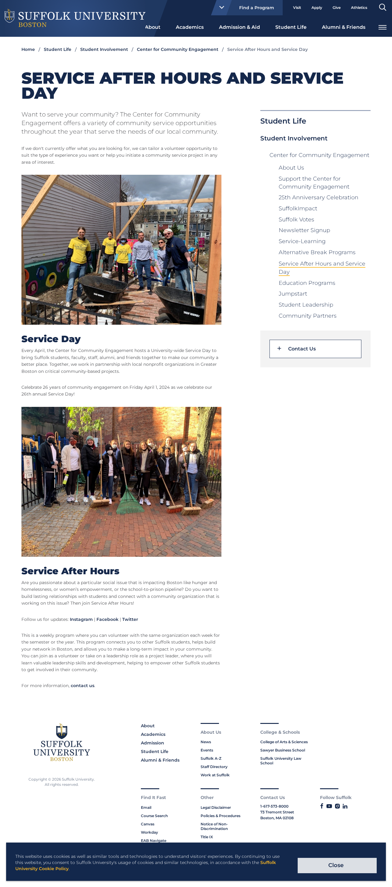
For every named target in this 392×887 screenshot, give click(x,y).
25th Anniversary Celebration (318, 197)
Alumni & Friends (343, 27)
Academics (190, 27)
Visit (297, 7)
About (152, 27)
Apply (316, 7)
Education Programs (307, 283)
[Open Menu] (382, 26)
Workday (149, 832)
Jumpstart (293, 293)
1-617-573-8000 (274, 806)
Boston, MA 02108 (277, 818)
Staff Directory (214, 766)
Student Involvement (104, 49)
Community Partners (308, 315)
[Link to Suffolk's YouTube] (329, 806)
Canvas (147, 824)
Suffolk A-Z (211, 758)
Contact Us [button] (302, 349)
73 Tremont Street (277, 812)
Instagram (81, 619)
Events (207, 750)
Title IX (207, 837)
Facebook (107, 619)
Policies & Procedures (220, 815)
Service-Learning (302, 241)
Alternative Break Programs (317, 252)
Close (336, 865)
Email (146, 807)
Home (28, 49)
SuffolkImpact (298, 208)
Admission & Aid (239, 27)
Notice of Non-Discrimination (214, 826)
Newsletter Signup (304, 230)
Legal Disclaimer (216, 807)
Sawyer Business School (282, 750)
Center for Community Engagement (177, 49)
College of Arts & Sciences (284, 742)
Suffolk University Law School (280, 760)
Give (337, 7)
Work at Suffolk (215, 775)
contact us (82, 685)
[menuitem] (152, 27)
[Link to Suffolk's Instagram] (337, 806)
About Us (291, 167)
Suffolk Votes (296, 219)
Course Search (154, 815)
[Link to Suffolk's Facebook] (321, 806)
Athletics (359, 7)
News (206, 742)
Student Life (291, 27)
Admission (152, 743)
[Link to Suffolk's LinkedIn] (345, 806)
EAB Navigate (153, 840)
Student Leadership (306, 304)
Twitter (130, 619)
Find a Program (256, 7)
